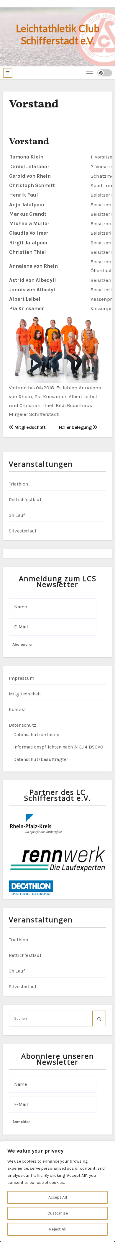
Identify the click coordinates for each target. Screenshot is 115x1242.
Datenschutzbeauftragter (40, 759)
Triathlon (18, 484)
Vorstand (33, 104)
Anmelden (21, 1122)
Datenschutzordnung (36, 734)
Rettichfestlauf (25, 499)
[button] (7, 73)
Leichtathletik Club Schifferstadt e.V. (57, 34)
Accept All (57, 1197)
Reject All (57, 1229)
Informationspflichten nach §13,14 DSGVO (58, 747)
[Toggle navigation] (90, 73)
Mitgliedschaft (29, 427)
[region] (57, 1191)
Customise (57, 1213)
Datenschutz (22, 725)
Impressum (21, 678)
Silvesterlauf (23, 531)
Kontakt (17, 709)
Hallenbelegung (76, 427)
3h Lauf (17, 515)
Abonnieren (23, 644)
